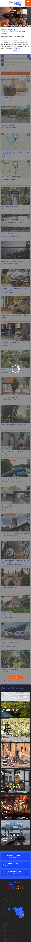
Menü (28, 5)
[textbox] (11, 65)
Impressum (6, 926)
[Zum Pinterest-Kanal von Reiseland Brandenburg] (9, 887)
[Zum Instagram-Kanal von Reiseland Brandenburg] (18, 887)
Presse (5, 940)
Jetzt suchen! (15, 73)
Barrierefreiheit (7, 930)
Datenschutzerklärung (10, 928)
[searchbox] (13, 56)
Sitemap (5, 932)
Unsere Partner (7, 938)
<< (2, 681)
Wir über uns (7, 936)
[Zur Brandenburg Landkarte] (13, 913)
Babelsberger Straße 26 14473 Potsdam (10, 900)
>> (11, 681)
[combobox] (15, 56)
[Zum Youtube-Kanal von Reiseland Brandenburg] (22, 887)
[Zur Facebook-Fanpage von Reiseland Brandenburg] (13, 887)
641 (9, 681)
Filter (20, 677)
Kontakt (5, 923)
